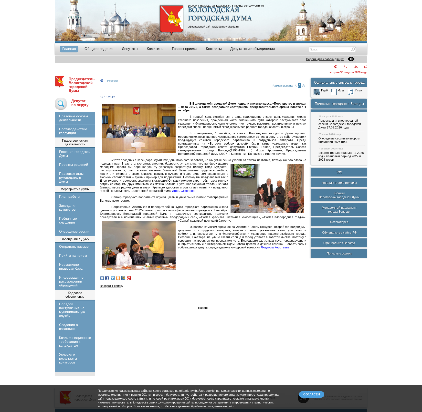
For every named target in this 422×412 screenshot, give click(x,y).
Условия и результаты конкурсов (68, 358)
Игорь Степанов (183, 191)
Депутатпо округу (79, 103)
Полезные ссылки (339, 253)
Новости (112, 80)
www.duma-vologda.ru (225, 26)
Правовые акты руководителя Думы (71, 177)
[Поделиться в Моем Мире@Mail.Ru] (123, 278)
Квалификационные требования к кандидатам (75, 341)
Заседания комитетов (67, 207)
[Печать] (363, 67)
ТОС (339, 172)
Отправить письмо (74, 246)
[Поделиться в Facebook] (107, 278)
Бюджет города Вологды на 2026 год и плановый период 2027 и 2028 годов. (341, 156)
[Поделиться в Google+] (129, 278)
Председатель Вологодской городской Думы (82, 85)
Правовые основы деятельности (73, 118)
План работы (69, 196)
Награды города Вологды (339, 183)
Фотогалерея (339, 222)
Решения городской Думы (75, 153)
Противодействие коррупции (73, 131)
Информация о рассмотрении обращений (71, 281)
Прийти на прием (73, 255)
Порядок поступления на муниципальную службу (72, 310)
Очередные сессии (74, 231)
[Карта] (353, 67)
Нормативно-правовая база (71, 266)
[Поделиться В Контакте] (102, 278)
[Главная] (333, 67)
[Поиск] (342, 67)
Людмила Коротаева (275, 247)
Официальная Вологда (339, 243)
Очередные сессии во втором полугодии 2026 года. (338, 140)
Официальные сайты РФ (339, 232)
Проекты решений (73, 165)
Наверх (203, 308)
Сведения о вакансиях (68, 327)
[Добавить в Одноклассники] (118, 278)
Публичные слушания (68, 220)
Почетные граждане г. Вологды (339, 104)
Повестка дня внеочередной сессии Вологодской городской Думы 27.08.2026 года (339, 124)
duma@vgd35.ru (254, 5)
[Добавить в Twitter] (113, 278)
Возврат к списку (111, 286)
